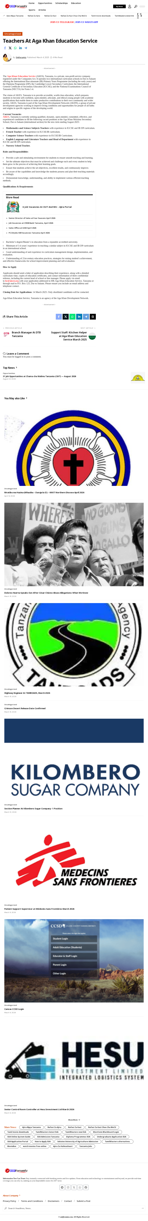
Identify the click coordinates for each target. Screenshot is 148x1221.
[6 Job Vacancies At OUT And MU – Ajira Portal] (13, 207)
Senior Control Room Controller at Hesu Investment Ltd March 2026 (39, 1109)
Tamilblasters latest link (124, 16)
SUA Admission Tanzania (48, 1137)
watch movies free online (34, 1146)
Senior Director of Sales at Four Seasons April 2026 (32, 218)
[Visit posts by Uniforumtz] (7, 57)
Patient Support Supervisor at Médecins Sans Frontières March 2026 (39, 908)
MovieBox (11, 1146)
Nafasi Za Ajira (34, 16)
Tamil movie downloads (100, 16)
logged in (19, 356)
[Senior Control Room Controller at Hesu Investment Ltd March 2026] (74, 1061)
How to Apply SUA (43, 1141)
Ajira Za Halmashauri (63, 1146)
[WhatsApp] (137, 18)
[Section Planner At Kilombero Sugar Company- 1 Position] (74, 760)
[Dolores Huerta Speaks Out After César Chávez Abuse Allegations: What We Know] (74, 544)
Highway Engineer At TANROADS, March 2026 (27, 692)
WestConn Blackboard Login (106, 1132)
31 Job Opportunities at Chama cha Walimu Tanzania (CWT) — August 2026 (39, 376)
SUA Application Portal (17, 1141)
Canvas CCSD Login (14, 1009)
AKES (6, 117)
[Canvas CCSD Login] (74, 960)
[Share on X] (10, 48)
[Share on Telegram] (26, 48)
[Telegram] (141, 16)
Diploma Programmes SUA (78, 1137)
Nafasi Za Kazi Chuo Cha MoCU (74, 16)
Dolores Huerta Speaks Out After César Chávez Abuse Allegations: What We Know (46, 592)
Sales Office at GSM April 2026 (22, 228)
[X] (140, 14)
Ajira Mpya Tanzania (15, 16)
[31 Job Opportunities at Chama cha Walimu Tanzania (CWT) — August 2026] (138, 378)
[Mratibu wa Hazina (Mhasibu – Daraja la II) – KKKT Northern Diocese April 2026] (74, 444)
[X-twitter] (74, 1187)
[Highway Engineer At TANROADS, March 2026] (74, 644)
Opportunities (9, 373)
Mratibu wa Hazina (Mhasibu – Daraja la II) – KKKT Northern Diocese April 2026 (44, 492)
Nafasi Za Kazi (50, 16)
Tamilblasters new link (75, 1132)
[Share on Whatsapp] (15, 48)
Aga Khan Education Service (21, 76)
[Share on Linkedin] (20, 48)
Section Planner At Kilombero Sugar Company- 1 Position (33, 808)
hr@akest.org (12, 281)
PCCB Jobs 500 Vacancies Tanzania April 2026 (29, 232)
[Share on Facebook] (5, 48)
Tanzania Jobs (85, 1146)
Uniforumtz (21, 57)
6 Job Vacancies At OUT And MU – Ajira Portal (47, 206)
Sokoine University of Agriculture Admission (77, 1141)
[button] (129, 6)
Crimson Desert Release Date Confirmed (25, 708)
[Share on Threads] (93, 317)
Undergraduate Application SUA (111, 1137)
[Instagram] (137, 16)
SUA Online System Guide (18, 1137)
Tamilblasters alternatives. (117, 1141)
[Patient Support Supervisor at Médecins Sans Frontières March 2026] (74, 860)
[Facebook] (137, 14)
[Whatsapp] (80, 1187)
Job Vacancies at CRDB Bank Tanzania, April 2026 (31, 223)
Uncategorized (12, 33)
